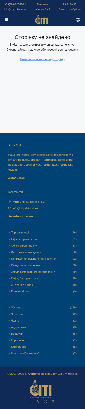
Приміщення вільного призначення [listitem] (34, 258)
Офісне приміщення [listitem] (24, 239)
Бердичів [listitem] (17, 333)
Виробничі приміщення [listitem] (26, 252)
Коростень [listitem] (18, 340)
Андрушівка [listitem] (18, 327)
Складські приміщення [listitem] (25, 265)
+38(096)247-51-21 (15, 4)
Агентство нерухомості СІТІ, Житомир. (53, 373)
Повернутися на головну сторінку (42, 59)
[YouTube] (54, 401)
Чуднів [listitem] (15, 320)
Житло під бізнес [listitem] (22, 284)
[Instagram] (46, 401)
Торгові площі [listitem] (20, 232)
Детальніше (16, 177)
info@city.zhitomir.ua (15, 9)
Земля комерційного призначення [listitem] (33, 271)
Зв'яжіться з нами (20, 216)
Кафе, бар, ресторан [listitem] (24, 278)
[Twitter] (39, 401)
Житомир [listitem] (17, 307)
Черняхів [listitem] (17, 314)
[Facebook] (31, 401)
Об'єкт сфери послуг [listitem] (24, 245)
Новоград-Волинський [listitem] (25, 353)
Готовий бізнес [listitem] (20, 291)
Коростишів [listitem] (18, 346)
